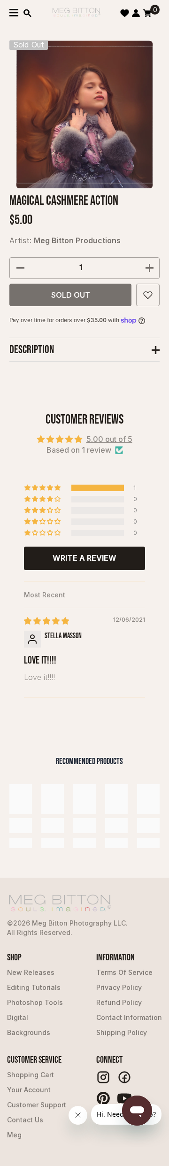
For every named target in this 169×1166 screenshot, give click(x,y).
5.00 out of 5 (109, 439)
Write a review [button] (84, 558)
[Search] (27, 13)
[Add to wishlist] (148, 295)
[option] (84, 114)
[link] (20, 825)
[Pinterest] (103, 1098)
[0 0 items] (147, 13)
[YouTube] (124, 1098)
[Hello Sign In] (135, 13)
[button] (43, 488)
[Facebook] (124, 1077)
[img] (46, 621)
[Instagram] (103, 1077)
